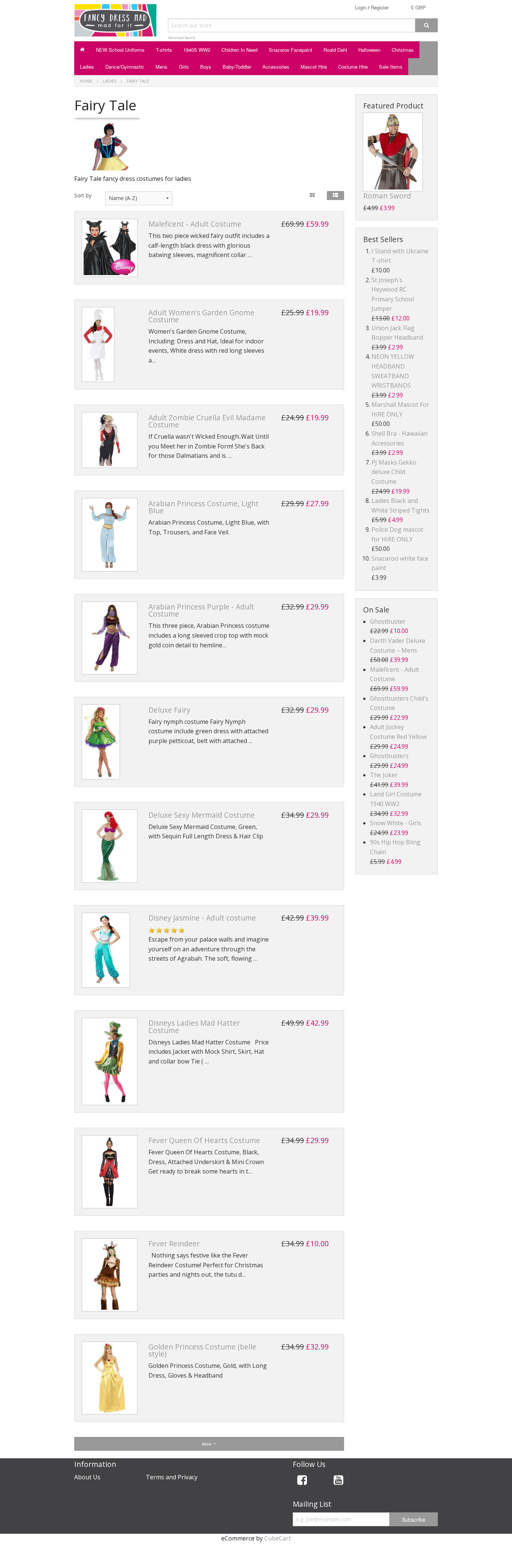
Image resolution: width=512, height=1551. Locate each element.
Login (361, 7)
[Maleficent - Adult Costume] (109, 248)
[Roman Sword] (392, 152)
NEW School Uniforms (120, 49)
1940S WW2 (196, 49)
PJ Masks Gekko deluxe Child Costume (393, 472)
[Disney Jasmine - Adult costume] (106, 950)
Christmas (403, 49)
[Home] (82, 49)
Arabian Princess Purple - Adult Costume (201, 610)
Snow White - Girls (395, 823)
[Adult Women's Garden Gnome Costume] (98, 344)
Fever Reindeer (174, 1243)
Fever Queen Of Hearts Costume (204, 1140)
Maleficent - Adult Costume (194, 224)
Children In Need (239, 49)
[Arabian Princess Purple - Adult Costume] (109, 638)
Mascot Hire (314, 66)
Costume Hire (353, 66)
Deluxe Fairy (169, 710)
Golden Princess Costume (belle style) (202, 1350)
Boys (205, 66)
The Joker (384, 775)
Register (380, 7)
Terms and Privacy (172, 1477)
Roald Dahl (335, 49)
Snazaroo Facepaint (290, 49)
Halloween (369, 49)
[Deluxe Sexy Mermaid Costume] (109, 846)
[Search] (426, 25)
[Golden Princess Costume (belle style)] (109, 1378)
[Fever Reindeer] (109, 1275)
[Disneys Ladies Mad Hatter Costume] (109, 1061)
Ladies (87, 66)
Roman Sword (387, 196)
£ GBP (418, 7)
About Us (87, 1477)
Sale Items (391, 66)
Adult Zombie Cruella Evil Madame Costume (207, 421)
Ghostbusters (389, 756)
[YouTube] (338, 1481)
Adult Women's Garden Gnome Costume (201, 316)
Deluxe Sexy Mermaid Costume (201, 815)
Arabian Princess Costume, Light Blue (203, 507)
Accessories (275, 66)
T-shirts (164, 49)
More (207, 1444)
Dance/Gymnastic (124, 66)
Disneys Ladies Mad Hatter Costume (194, 1026)
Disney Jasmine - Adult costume (202, 918)
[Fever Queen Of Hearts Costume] (109, 1172)
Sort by (82, 195)
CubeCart (277, 1538)
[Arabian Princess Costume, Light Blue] (109, 534)
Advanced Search (181, 37)
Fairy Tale (138, 81)
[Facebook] (302, 1481)
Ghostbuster (388, 621)
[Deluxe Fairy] (101, 742)
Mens (162, 66)
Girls (184, 66)
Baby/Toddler (237, 66)
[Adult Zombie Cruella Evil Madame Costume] (109, 440)
